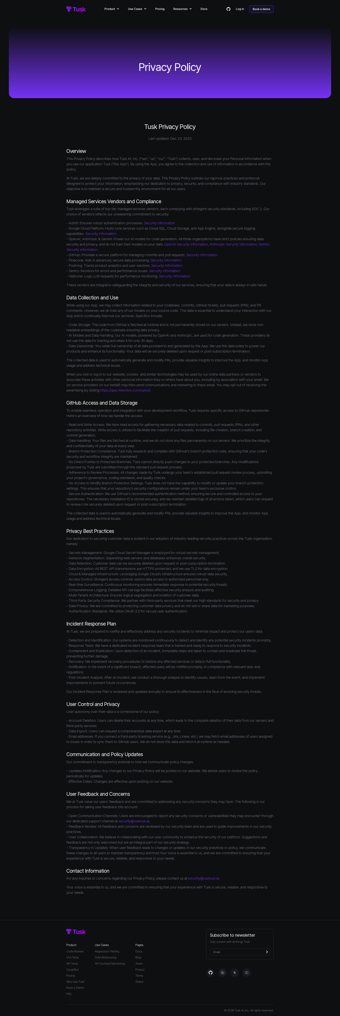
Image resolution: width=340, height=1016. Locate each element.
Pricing (160, 9)
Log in (240, 9)
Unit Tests (72, 957)
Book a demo (261, 9)
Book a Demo (75, 987)
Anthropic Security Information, (234, 244)
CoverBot (72, 969)
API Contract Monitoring (110, 963)
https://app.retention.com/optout (125, 390)
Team (139, 963)
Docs (204, 9)
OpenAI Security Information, (187, 244)
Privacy (139, 969)
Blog (138, 957)
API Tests (72, 963)
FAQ (68, 994)
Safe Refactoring (105, 957)
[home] (76, 9)
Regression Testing (107, 951)
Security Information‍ (100, 234)
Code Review (74, 951)
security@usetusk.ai (133, 821)
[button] (112, 9)
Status (139, 981)
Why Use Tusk (75, 981)
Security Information (159, 223)
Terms (139, 975)
